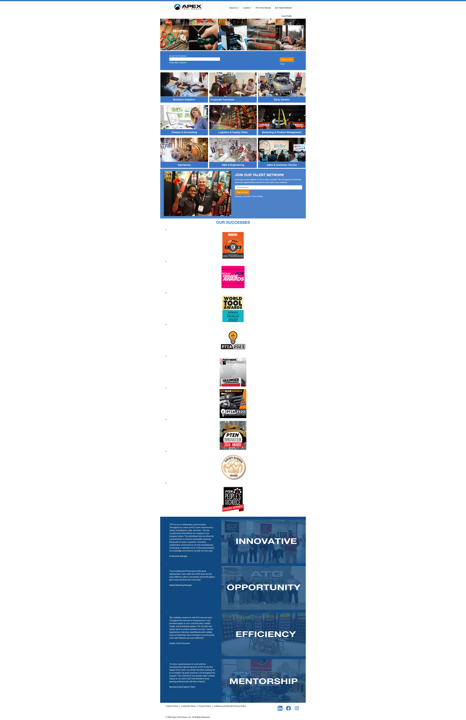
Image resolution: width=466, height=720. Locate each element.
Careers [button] (246, 8)
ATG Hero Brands (263, 8)
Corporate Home (188, 706)
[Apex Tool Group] (188, 7)
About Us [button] (233, 8)
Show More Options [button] (177, 63)
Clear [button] (282, 64)
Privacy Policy (205, 706)
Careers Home (172, 706)
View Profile (286, 16)
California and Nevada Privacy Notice (230, 706)
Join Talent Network (283, 8)
